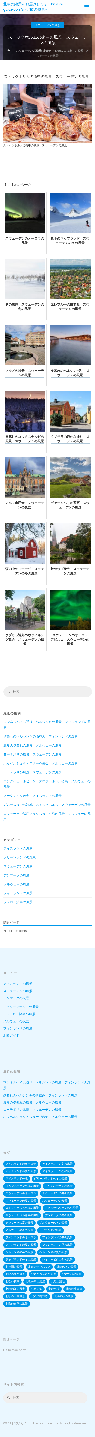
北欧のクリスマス (39, 1266)
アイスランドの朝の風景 (57, 1171)
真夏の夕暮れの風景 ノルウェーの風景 (32, 745)
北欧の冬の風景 (66, 1266)
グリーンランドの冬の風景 (50, 1178)
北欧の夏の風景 (15, 1274)
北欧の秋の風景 (63, 1296)
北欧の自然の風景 (17, 1303)
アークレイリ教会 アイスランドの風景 (32, 796)
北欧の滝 (53, 1288)
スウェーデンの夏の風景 (21, 1200)
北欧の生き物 (74, 1288)
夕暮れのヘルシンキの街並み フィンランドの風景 (40, 736)
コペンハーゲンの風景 (59, 1186)
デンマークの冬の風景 (59, 1215)
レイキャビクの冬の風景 (57, 1259)
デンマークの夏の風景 (19, 1222)
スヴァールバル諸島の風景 (22, 1215)
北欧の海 (36, 1288)
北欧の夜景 (12, 1281)
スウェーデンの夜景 (54, 1200)
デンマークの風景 (16, 875)
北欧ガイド (11, 1035)
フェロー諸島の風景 (18, 902)
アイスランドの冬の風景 (57, 1163)
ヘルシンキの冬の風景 (19, 1252)
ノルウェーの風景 (16, 884)
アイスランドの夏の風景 (21, 1171)
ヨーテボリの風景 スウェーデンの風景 (32, 754)
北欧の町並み (39, 1296)
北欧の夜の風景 (72, 1274)
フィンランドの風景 (18, 893)
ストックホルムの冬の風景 (22, 1207)
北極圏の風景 (14, 1266)
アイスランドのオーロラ (21, 1163)
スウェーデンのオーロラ (21, 1193)
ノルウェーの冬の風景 (53, 1222)
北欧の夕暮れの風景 (43, 1274)
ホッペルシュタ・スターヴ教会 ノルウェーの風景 (40, 763)
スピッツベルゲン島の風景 (61, 1207)
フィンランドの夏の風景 (21, 1244)
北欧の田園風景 (15, 1296)
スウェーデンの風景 (47, 25)
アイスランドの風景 (18, 848)
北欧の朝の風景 (15, 1288)
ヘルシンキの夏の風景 (53, 1252)
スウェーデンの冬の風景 (57, 1193)
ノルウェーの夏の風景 (19, 1230)
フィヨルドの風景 (50, 1230)
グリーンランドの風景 (19, 857)
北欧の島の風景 (35, 1281)
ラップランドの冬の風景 (21, 1259)
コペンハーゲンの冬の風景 (22, 1186)
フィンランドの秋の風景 (57, 1244)
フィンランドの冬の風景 (57, 1237)
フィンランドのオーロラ (21, 1237)
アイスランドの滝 (17, 1178)
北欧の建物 (58, 1281)
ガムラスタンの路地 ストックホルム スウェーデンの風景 (47, 805)
